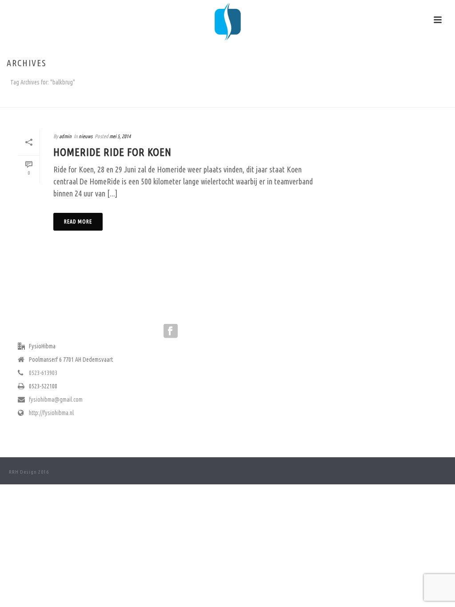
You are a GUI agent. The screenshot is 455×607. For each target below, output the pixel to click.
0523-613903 (43, 372)
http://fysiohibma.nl (51, 412)
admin (65, 136)
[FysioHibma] (227, 20)
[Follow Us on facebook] (171, 331)
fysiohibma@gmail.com (56, 399)
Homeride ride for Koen (112, 152)
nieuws (85, 136)
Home (431, 98)
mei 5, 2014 (120, 136)
